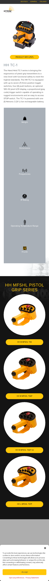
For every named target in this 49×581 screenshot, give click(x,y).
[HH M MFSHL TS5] (24, 314)
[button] (45, 548)
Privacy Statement (32, 578)
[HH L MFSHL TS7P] (24, 476)
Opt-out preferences (16, 578)
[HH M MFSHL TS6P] (24, 368)
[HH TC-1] (24, 35)
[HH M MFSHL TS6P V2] (24, 422)
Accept (25, 572)
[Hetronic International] (20, 9)
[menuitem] (24, 1)
